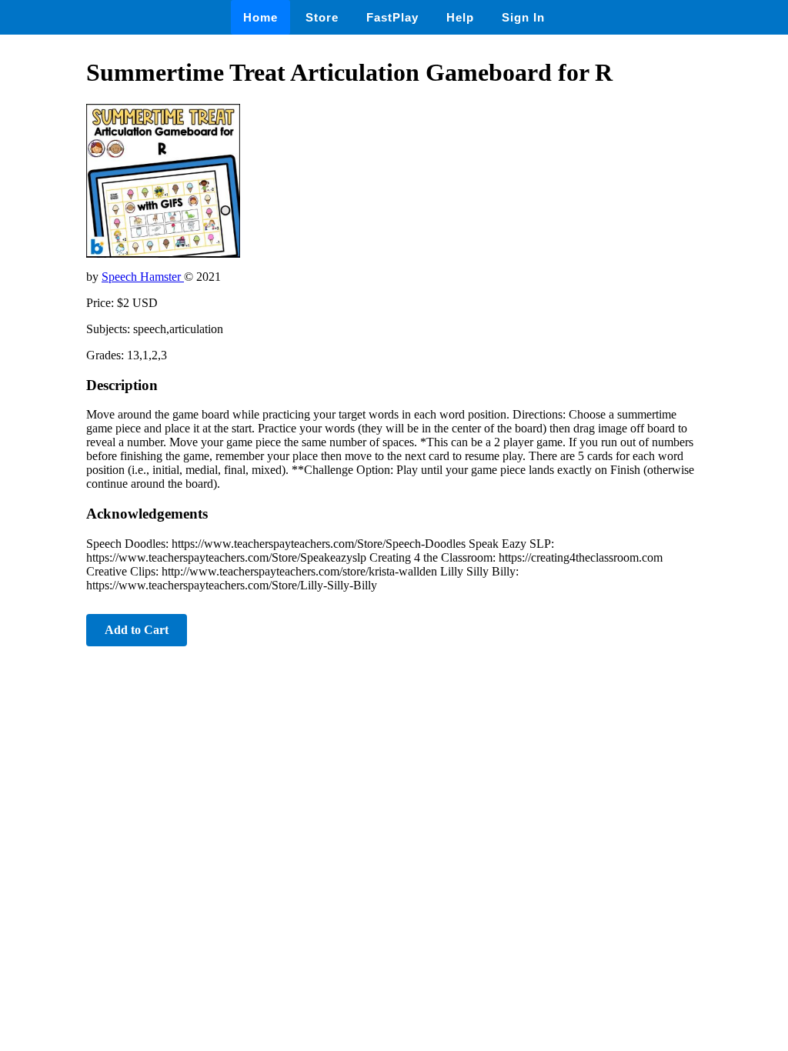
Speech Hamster (143, 276)
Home (260, 17)
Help (460, 17)
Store (322, 17)
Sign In (523, 17)
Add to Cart (137, 629)
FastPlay (392, 17)
